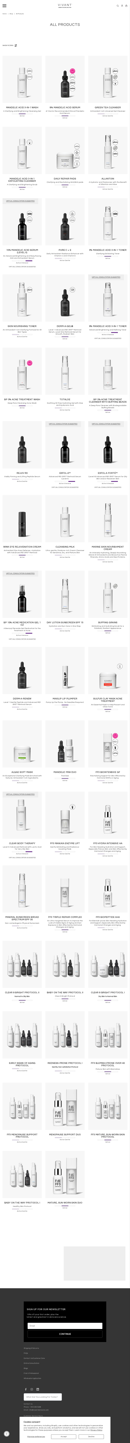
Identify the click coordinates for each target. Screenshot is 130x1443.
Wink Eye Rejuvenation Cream (22, 547)
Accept (64, 1437)
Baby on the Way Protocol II (65, 992)
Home (5, 13)
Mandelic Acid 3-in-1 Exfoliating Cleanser (22, 180)
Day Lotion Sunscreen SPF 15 (65, 622)
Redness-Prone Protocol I (65, 1063)
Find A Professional (31, 1373)
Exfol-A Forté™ (108, 473)
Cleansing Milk (65, 547)
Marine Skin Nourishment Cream (108, 548)
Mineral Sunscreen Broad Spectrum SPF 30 (22, 918)
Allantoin (108, 179)
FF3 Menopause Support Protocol (22, 1135)
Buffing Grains (107, 622)
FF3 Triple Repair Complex (65, 917)
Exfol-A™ (65, 473)
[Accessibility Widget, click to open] (7, 1434)
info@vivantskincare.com (39, 1410)
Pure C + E (65, 250)
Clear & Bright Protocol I (108, 992)
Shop (11, 13)
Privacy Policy (96, 1430)
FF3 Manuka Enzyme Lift (65, 843)
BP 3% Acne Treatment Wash (22, 399)
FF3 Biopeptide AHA (108, 917)
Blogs (26, 1368)
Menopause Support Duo (65, 1134)
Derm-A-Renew (22, 699)
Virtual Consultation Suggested (22, 267)
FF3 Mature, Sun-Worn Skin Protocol (108, 1135)
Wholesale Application (32, 1378)
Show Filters (8, 45)
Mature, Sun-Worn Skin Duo (65, 1203)
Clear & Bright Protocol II (22, 992)
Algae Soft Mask (22, 772)
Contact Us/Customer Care (34, 1358)
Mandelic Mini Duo (65, 772)
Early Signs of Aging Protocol (22, 1064)
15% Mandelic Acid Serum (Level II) (22, 251)
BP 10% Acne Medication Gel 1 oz (22, 623)
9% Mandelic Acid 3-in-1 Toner (108, 326)
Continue (65, 1334)
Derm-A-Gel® (65, 326)
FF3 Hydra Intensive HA (107, 843)
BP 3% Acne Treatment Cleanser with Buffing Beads (108, 400)
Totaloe (65, 399)
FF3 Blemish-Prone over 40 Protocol (108, 1064)
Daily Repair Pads (65, 179)
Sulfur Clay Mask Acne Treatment (107, 700)
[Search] (118, 6)
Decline (91, 1437)
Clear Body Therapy (22, 843)
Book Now (94, 1284)
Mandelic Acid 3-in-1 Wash (22, 107)
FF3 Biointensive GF (108, 772)
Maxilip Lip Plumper (65, 699)
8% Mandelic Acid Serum (65, 107)
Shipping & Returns (31, 1348)
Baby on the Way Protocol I (22, 1203)
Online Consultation (31, 1363)
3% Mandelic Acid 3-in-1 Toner (108, 250)
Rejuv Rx (22, 473)
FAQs (26, 1353)
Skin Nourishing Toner (22, 326)
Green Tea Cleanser (108, 107)
